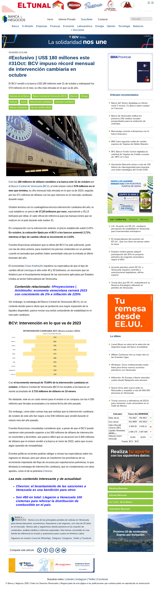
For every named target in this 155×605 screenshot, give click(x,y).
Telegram (56, 538)
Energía (99, 26)
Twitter (76, 538)
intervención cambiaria (41, 102)
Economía (68, 26)
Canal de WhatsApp (41, 538)
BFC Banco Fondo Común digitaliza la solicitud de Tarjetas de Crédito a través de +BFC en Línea (130, 154)
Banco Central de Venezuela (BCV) (50, 96)
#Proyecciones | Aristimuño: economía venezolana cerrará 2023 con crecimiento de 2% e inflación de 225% (51, 290)
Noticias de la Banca (19, 96)
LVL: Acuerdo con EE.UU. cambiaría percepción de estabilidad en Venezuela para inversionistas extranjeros (130, 229)
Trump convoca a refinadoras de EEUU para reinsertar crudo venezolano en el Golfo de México (130, 403)
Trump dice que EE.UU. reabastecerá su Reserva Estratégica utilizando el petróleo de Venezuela (130, 285)
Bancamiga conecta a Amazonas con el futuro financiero (130, 132)
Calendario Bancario (119, 509)
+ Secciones (77, 30)
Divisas (84, 96)
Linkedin (70, 579)
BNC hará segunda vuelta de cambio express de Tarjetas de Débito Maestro (129, 142)
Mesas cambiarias (18, 107)
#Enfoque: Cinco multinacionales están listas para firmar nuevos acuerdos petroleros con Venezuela (129, 367)
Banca (15, 26)
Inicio (50, 19)
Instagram (67, 538)
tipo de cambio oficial (41, 107)
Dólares (13, 102)
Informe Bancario (118, 495)
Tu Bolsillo (27, 26)
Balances (138, 26)
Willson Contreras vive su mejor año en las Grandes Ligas (130, 355)
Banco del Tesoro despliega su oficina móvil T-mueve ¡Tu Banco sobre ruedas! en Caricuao (130, 105)
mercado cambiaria (64, 102)
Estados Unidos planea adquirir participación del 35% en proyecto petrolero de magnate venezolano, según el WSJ (127, 255)
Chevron (47, 471)
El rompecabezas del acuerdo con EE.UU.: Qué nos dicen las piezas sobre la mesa (130, 241)
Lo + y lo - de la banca (120, 502)
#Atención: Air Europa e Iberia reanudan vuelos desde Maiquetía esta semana (130, 378)
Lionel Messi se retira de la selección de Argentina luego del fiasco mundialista (130, 345)
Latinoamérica (84, 26)
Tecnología (124, 26)
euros (23, 102)
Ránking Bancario (118, 488)
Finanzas (55, 26)
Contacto (103, 19)
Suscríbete (86, 19)
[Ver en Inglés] (149, 2)
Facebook (86, 538)
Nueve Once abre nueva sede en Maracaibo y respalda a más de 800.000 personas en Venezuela (130, 390)
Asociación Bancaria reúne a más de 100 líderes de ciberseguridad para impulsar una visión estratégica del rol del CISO (131, 167)
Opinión (111, 26)
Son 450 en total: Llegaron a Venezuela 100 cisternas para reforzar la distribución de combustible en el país (49, 500)
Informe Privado (67, 19)
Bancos (73, 96)
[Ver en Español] (152, 2)
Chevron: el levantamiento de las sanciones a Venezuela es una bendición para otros (51, 488)
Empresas (41, 26)
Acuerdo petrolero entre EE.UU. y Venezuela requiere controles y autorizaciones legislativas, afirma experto (127, 271)
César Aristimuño (34, 266)
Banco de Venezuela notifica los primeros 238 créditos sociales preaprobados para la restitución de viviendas (128, 120)
